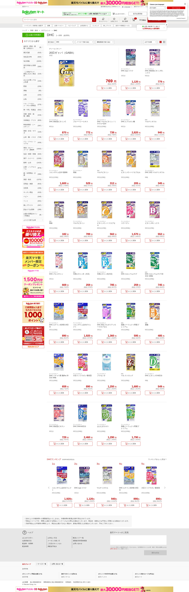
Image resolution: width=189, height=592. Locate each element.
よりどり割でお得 (30, 220)
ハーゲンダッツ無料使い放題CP (33, 25)
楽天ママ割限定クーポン (123, 25)
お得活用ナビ (84, 25)
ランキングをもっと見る (156, 459)
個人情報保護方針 (35, 582)
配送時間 (25, 546)
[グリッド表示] (160, 42)
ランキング (95, 25)
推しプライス (107, 25)
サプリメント (46, 30)
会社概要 (25, 582)
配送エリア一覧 (78, 538)
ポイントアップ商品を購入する (32, 574)
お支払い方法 (52, 538)
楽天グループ (138, 6)
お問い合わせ (77, 543)
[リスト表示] (164, 42)
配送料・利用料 (27, 543)
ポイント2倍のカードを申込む (144, 574)
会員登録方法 (27, 541)
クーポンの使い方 (54, 541)
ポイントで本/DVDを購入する (107, 574)
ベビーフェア (72, 25)
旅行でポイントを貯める (69, 574)
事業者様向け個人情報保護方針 (53, 582)
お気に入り (114, 21)
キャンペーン (103, 21)
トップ (24, 30)
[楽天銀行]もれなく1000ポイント (110, 6)
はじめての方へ (120, 14)
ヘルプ (30, 532)
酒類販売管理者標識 (80, 541)
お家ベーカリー (59, 25)
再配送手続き (52, 546)
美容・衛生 (34, 30)
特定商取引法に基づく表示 (81, 582)
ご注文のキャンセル (54, 543)
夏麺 (48, 25)
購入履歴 (125, 21)
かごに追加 (108, 88)
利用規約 (68, 582)
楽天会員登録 (137, 14)
